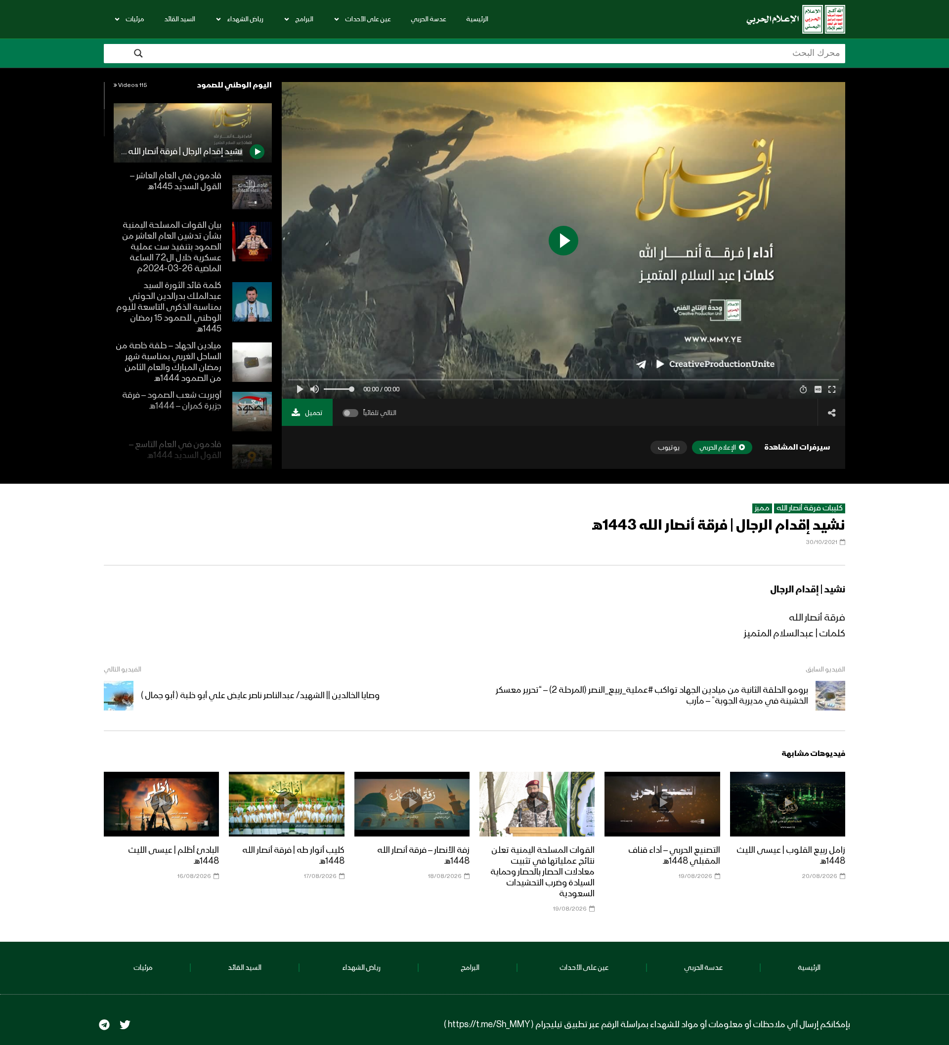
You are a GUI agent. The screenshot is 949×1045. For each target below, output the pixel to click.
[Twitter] (125, 1024)
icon (787, 802)
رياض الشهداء (245, 19)
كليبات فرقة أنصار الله (809, 508)
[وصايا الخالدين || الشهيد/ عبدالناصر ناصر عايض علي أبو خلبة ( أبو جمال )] (118, 696)
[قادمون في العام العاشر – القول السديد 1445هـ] (252, 192)
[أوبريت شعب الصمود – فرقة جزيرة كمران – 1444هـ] (252, 411)
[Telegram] (104, 1024)
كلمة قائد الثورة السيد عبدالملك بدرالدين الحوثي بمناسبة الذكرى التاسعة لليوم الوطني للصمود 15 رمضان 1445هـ (168, 307)
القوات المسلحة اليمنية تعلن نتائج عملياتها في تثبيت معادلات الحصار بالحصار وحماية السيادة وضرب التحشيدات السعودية (542, 872)
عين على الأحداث (368, 19)
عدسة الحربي (428, 19)
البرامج (304, 19)
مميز (762, 508)
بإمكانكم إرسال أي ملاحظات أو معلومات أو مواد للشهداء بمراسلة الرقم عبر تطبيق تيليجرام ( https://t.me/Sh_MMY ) (647, 1024)
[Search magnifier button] (138, 53)
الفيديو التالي (122, 669)
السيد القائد (179, 19)
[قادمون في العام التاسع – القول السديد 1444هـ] (252, 461)
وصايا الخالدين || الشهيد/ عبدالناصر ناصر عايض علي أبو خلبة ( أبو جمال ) (260, 695)
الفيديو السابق (825, 669)
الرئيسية (477, 19)
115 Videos (132, 85)
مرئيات (135, 19)
